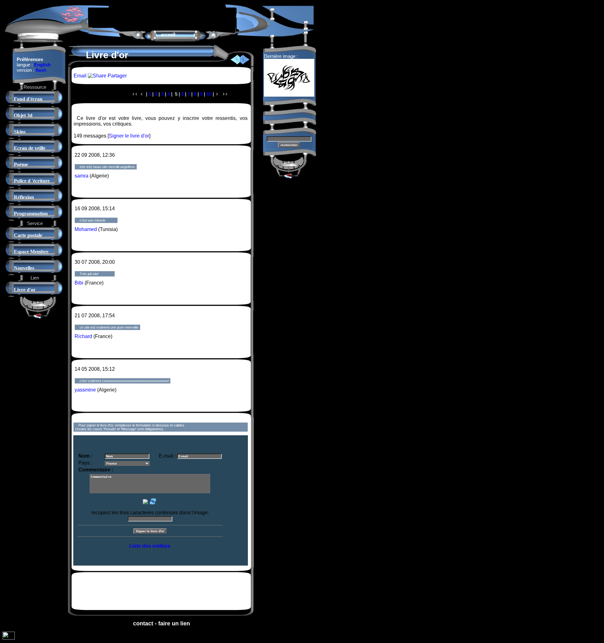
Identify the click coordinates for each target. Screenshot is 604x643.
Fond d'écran (28, 99)
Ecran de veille (29, 148)
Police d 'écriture (32, 180)
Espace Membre (31, 251)
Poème (21, 164)
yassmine (85, 389)
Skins (19, 131)
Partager (116, 75)
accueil (168, 34)
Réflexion (24, 197)
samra (81, 175)
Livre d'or (25, 289)
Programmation (31, 213)
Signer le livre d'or (129, 135)
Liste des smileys (150, 546)
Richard (83, 336)
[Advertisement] (162, 17)
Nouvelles (24, 268)
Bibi (79, 282)
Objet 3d (23, 115)
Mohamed (86, 229)
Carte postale (28, 235)
